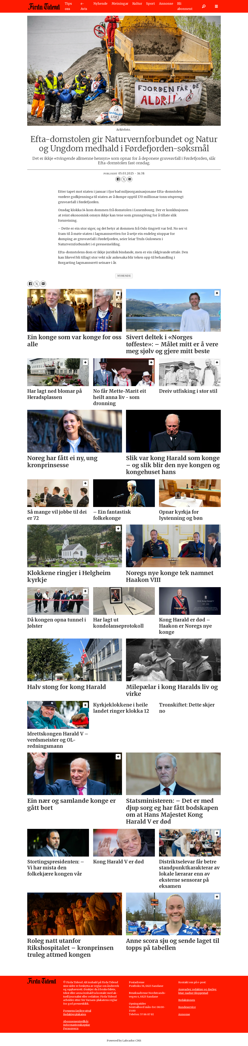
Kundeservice (187, 1007)
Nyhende (100, 4)
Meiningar (120, 4)
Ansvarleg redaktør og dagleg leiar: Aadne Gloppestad (197, 991)
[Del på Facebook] (118, 179)
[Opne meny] (216, 6)
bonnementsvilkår (77, 1021)
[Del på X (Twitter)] (124, 179)
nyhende (124, 275)
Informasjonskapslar (76, 1024)
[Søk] (203, 6)
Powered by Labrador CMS (124, 1040)
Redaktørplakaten (74, 1014)
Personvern (70, 1028)
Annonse (166, 4)
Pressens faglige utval (77, 1010)
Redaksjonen (186, 1000)
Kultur (137, 4)
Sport (150, 4)
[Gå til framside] (44, 6)
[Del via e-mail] (129, 179)
